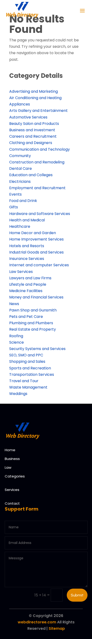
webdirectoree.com (37, 622)
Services (12, 489)
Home (10, 449)
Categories (15, 476)
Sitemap (57, 628)
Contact (12, 503)
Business (12, 458)
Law (8, 467)
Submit (77, 595)
